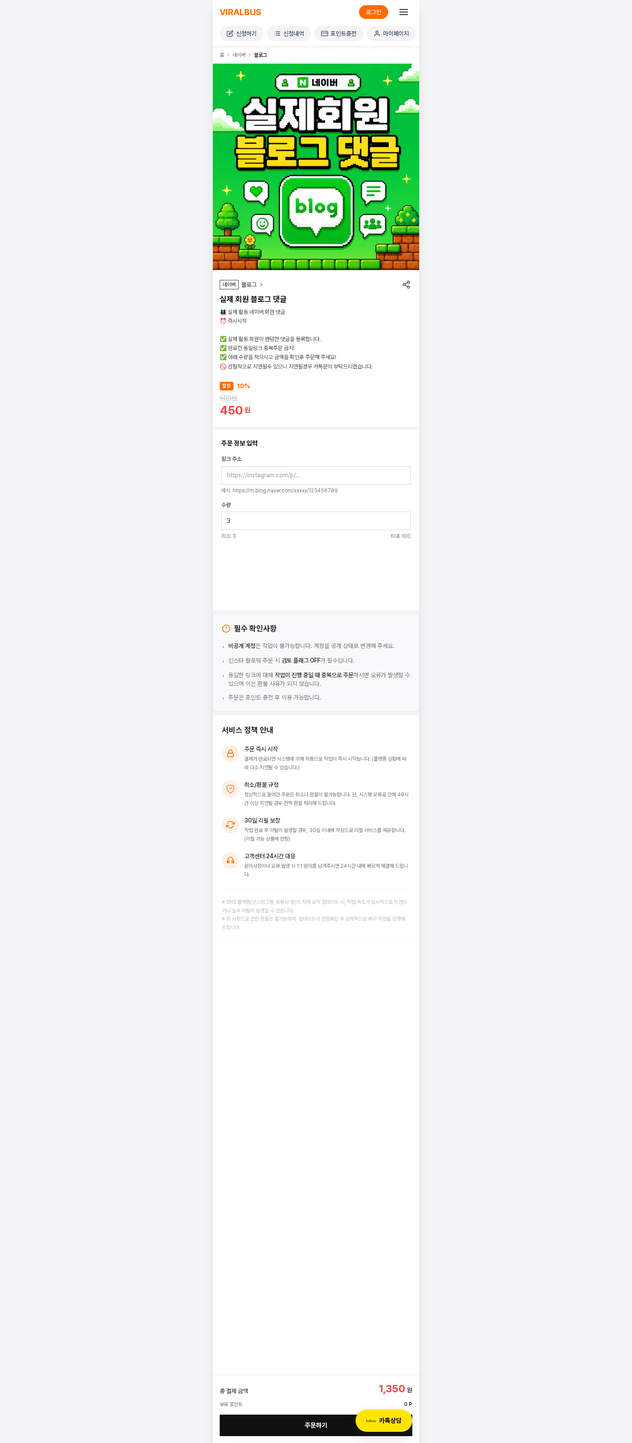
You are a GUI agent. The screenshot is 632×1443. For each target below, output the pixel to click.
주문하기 (316, 1425)
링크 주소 (231, 459)
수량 (226, 505)
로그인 (373, 12)
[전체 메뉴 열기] (403, 12)
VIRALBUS (240, 12)
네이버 (239, 55)
